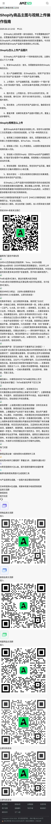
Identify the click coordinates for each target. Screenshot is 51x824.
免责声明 (43, 804)
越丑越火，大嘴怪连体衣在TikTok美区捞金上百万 (21, 379)
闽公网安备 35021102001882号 (14, 821)
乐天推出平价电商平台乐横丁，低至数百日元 (19, 389)
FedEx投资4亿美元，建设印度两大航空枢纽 (18, 279)
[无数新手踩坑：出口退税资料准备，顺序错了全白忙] (25, 298)
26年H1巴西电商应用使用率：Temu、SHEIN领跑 (21, 262)
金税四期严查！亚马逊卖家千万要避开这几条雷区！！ (23, 347)
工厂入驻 (17, 812)
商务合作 (5, 812)
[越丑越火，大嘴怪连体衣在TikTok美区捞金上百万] (25, 376)
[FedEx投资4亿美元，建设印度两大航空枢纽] (25, 275)
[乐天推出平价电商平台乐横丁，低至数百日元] (25, 385)
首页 (2, 8)
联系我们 (43, 808)
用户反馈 (5, 808)
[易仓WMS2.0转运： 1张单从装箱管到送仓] (25, 288)
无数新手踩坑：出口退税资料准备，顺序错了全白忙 (22, 301)
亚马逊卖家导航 (23, 818)
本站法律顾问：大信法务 (33, 821)
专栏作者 (30, 808)
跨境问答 (9, 8)
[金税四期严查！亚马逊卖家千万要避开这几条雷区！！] (25, 343)
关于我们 (5, 804)
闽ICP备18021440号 (36, 818)
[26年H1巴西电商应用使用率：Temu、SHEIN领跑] (25, 259)
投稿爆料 (17, 808)
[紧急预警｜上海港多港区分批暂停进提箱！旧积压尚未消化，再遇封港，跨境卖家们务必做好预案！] (25, 402)
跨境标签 (17, 804)
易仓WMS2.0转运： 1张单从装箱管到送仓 (17, 292)
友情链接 (30, 804)
